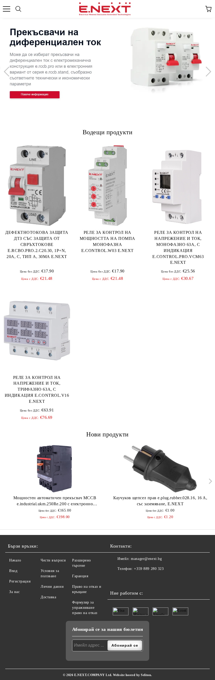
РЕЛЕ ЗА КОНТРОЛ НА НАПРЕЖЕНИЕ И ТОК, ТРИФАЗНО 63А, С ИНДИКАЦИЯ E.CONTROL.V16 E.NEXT (37, 389)
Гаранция (80, 576)
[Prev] (9, 71)
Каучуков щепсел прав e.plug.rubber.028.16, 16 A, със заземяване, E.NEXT (160, 501)
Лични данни (52, 587)
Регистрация (19, 581)
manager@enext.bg (146, 559)
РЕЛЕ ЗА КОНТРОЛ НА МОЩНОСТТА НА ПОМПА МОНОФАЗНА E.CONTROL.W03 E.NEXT (107, 241)
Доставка (48, 597)
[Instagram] (127, 579)
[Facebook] (115, 579)
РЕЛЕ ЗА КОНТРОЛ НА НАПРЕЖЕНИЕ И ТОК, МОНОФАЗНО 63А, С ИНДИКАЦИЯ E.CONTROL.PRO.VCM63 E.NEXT (178, 247)
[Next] (206, 71)
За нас (14, 592)
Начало (15, 560)
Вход (13, 571)
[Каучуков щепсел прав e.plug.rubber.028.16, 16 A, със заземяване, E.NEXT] (160, 468)
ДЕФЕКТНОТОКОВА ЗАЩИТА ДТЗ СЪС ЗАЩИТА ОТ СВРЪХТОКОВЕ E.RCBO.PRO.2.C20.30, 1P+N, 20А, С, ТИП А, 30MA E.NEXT (36, 244)
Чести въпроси (53, 560)
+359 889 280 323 (149, 569)
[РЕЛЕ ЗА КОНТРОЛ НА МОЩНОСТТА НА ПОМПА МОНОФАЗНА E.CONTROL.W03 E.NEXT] (107, 185)
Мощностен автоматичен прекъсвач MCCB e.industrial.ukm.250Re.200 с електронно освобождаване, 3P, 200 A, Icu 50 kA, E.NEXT (55, 501)
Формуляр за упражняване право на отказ (85, 607)
